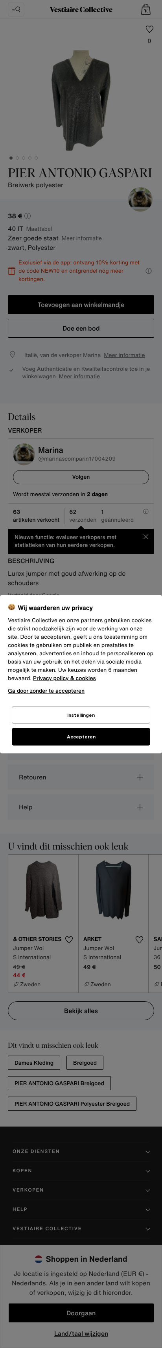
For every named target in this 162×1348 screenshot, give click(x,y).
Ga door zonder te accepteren (46, 690)
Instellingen (81, 715)
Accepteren (81, 736)
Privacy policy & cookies (64, 678)
